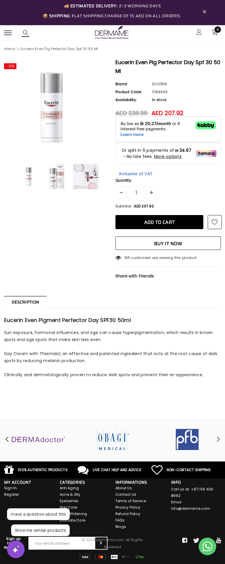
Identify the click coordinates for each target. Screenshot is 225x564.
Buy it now (168, 243)
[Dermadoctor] (38, 439)
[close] (204, 13)
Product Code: (128, 91)
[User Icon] (199, 32)
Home (9, 48)
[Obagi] (113, 439)
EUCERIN (159, 83)
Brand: (121, 83)
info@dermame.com (190, 508)
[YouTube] (218, 540)
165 (127, 257)
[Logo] (112, 32)
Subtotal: (123, 206)
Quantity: (123, 180)
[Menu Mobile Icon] (8, 32)
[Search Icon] (25, 33)
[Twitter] (196, 540)
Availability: (126, 99)
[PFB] (187, 439)
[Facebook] (184, 540)
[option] (57, 107)
